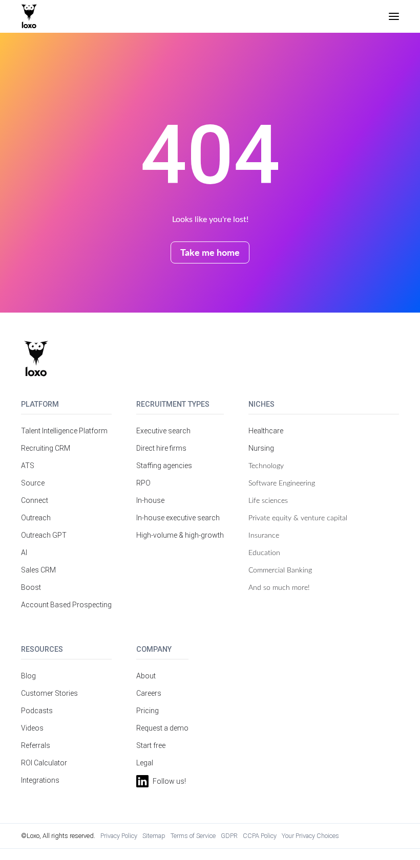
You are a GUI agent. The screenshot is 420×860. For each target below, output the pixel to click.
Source (33, 483)
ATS (27, 465)
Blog (28, 676)
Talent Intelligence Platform (64, 431)
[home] (29, 16)
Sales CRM (38, 570)
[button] (394, 16)
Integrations (40, 780)
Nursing (261, 448)
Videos (32, 728)
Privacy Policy (118, 836)
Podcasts (37, 711)
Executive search (163, 431)
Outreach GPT (44, 535)
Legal (144, 763)
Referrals (35, 745)
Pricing (147, 711)
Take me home (210, 252)
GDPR (229, 836)
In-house (150, 500)
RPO (143, 483)
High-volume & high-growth (180, 535)
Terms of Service (193, 836)
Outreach (36, 518)
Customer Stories (49, 693)
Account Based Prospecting (66, 605)
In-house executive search (178, 518)
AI (24, 552)
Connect (34, 500)
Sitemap (153, 836)
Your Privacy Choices (310, 836)
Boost (31, 587)
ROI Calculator (44, 763)
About (146, 676)
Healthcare (265, 431)
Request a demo (162, 728)
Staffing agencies (164, 465)
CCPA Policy (260, 836)
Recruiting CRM (45, 448)
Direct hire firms (161, 448)
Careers (148, 693)
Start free (150, 745)
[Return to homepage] (36, 358)
